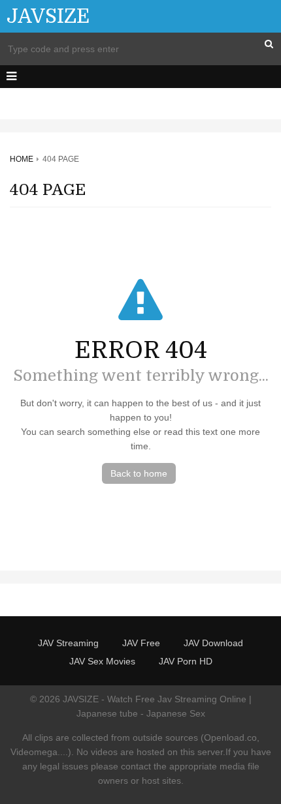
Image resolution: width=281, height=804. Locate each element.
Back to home (138, 473)
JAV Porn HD (185, 661)
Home (21, 159)
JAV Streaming (68, 643)
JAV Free (141, 643)
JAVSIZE (48, 16)
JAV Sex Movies (102, 661)
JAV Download (213, 643)
